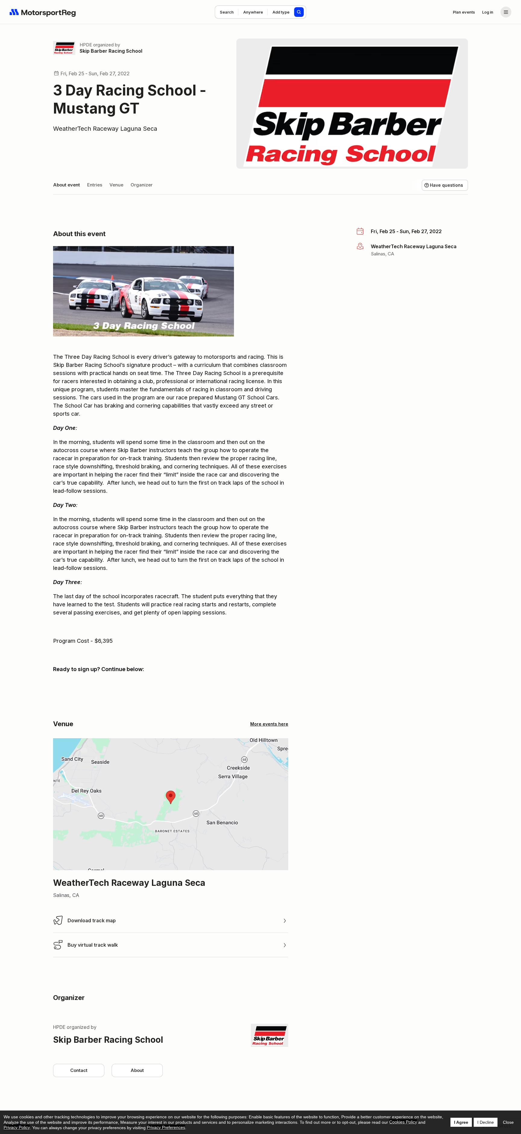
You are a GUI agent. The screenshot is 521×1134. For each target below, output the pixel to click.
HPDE (86, 45)
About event (66, 185)
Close (508, 1122)
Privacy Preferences (166, 1127)
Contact (78, 1070)
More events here (269, 723)
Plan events (464, 12)
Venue (116, 185)
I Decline (485, 1122)
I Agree (461, 1122)
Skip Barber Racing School (111, 51)
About (137, 1070)
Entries (94, 185)
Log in (487, 12)
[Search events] (299, 12)
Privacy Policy (17, 1127)
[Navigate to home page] (43, 12)
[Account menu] (505, 12)
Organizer (142, 185)
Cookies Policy (403, 1122)
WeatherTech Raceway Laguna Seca (105, 128)
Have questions (446, 185)
